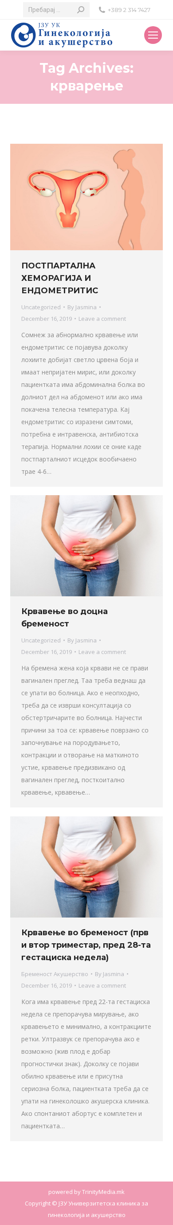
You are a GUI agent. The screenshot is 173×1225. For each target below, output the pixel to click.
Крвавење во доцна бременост (64, 618)
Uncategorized (41, 307)
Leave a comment (102, 319)
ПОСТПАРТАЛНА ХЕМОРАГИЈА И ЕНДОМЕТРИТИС (59, 278)
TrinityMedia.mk (103, 1192)
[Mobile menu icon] (153, 35)
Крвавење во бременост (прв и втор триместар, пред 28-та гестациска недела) (86, 945)
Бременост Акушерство (54, 974)
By (82, 307)
